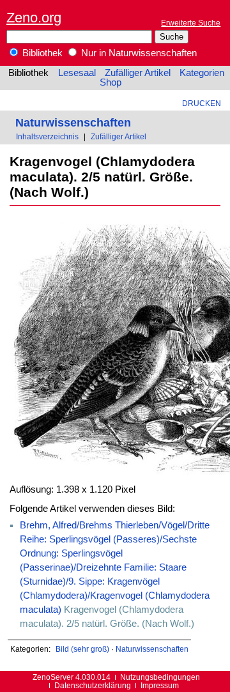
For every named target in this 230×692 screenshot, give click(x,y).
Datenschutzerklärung (92, 685)
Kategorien (202, 73)
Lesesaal (77, 73)
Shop (110, 82)
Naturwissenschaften (73, 122)
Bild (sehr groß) (82, 649)
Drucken (201, 103)
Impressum (160, 685)
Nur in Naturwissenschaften (138, 53)
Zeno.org (33, 18)
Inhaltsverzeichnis (47, 136)
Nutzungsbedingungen (160, 677)
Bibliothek (41, 53)
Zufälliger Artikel (138, 73)
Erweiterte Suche (190, 23)
